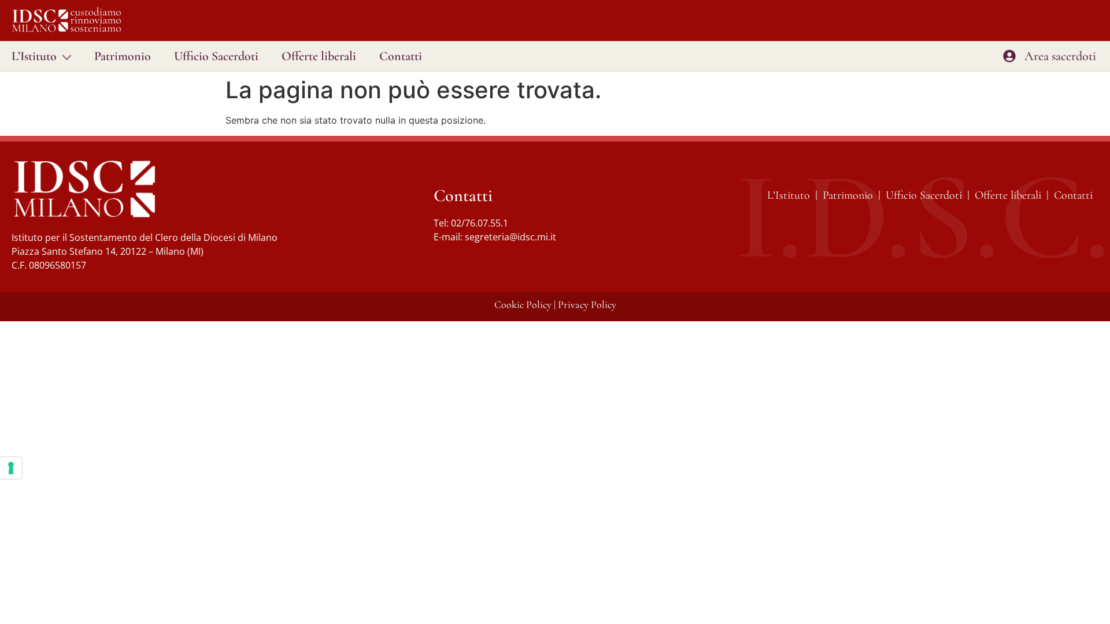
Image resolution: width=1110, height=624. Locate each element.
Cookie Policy (523, 304)
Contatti (400, 56)
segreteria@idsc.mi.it (510, 237)
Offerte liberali (319, 56)
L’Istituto (34, 56)
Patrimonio (122, 56)
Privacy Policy (587, 304)
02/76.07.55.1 (479, 223)
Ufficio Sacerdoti (216, 56)
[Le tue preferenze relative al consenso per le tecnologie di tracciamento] (11, 468)
